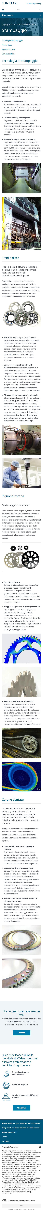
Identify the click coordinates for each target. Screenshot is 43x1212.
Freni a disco (7, 45)
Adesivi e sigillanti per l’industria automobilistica (21, 1123)
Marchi (4, 1137)
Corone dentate (8, 54)
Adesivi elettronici (9, 1132)
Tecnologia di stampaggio (12, 40)
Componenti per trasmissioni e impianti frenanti (21, 1128)
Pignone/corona (8, 49)
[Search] (40, 10)
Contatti (21, 1032)
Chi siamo (21, 1108)
